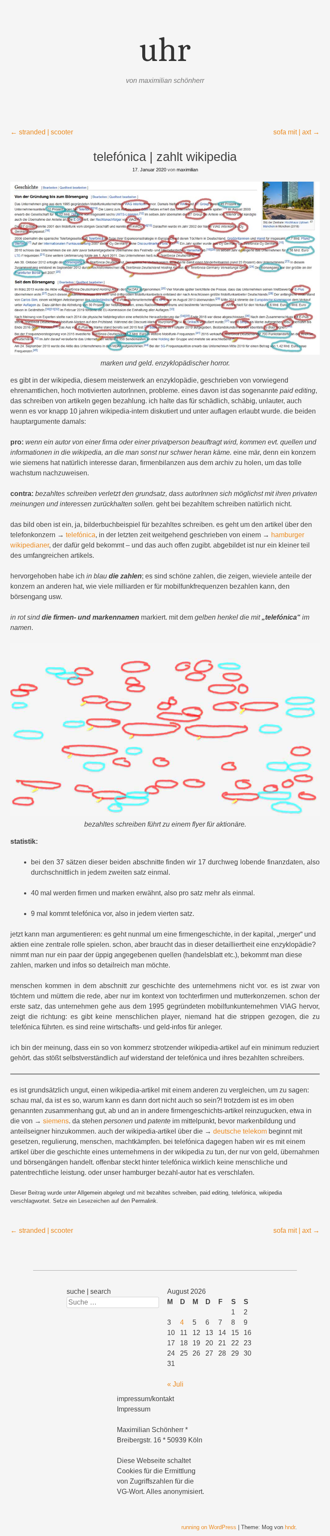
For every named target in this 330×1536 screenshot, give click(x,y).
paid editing (214, 1192)
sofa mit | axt (296, 132)
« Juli (175, 1384)
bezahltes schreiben (171, 1192)
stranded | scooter (41, 132)
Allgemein (89, 1192)
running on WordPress (208, 1527)
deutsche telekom (240, 1131)
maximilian (187, 169)
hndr (290, 1527)
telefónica (80, 534)
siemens (56, 1121)
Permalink (143, 1201)
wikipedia (270, 1192)
